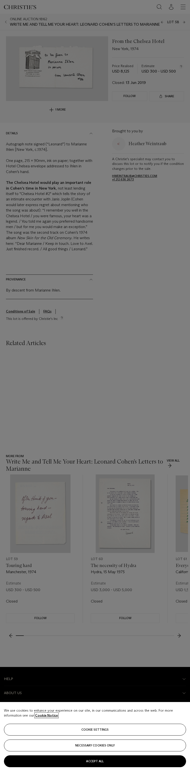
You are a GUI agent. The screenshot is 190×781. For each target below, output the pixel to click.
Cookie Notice (46, 715)
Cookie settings (95, 729)
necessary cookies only (95, 745)
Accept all (95, 761)
